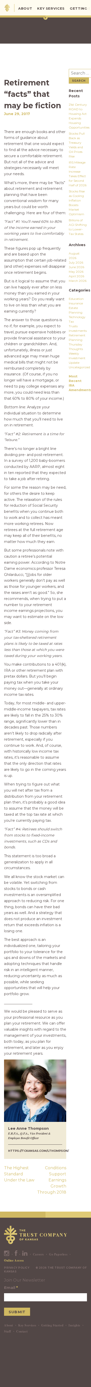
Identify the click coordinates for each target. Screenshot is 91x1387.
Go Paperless (58, 1254)
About (25, 8)
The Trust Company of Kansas (7, 7)
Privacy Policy (16, 1267)
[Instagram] (7, 1254)
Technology (77, 317)
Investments (78, 331)
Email (11, 1287)
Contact (22, 1331)
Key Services (51, 8)
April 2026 (76, 276)
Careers (38, 1254)
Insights (74, 1325)
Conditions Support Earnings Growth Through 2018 (51, 1180)
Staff (7, 1331)
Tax (71, 321)
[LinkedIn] (25, 1254)
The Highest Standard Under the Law (19, 1173)
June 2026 (76, 267)
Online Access (14, 1260)
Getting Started (52, 1325)
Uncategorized (79, 367)
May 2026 (76, 271)
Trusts (73, 326)
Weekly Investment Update (77, 358)
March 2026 (77, 281)
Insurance (76, 303)
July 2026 (76, 262)
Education (76, 299)
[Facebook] (16, 1254)
